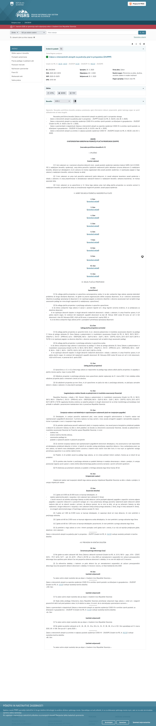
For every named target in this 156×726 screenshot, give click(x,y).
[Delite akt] (140, 44)
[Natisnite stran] (144, 44)
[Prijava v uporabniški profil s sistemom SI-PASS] (137, 4)
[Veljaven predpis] (47, 57)
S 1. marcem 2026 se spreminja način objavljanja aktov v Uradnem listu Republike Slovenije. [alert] (45, 27)
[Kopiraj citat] (61, 49)
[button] (95, 49)
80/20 (93, 64)
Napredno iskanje (140, 37)
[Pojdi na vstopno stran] (17, 6)
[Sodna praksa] (142, 257)
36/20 (60, 64)
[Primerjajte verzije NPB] (75, 101)
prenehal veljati (92, 201)
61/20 (77, 64)
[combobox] (33, 33)
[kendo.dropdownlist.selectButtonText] (44, 32)
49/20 (65, 64)
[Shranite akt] (136, 44)
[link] (16, 23)
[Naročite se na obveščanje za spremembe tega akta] (132, 44)
